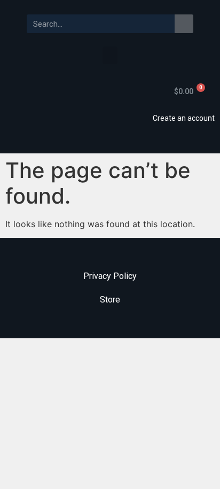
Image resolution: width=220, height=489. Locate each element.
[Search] (184, 23)
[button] (110, 55)
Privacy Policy (110, 276)
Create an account (184, 118)
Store (110, 299)
